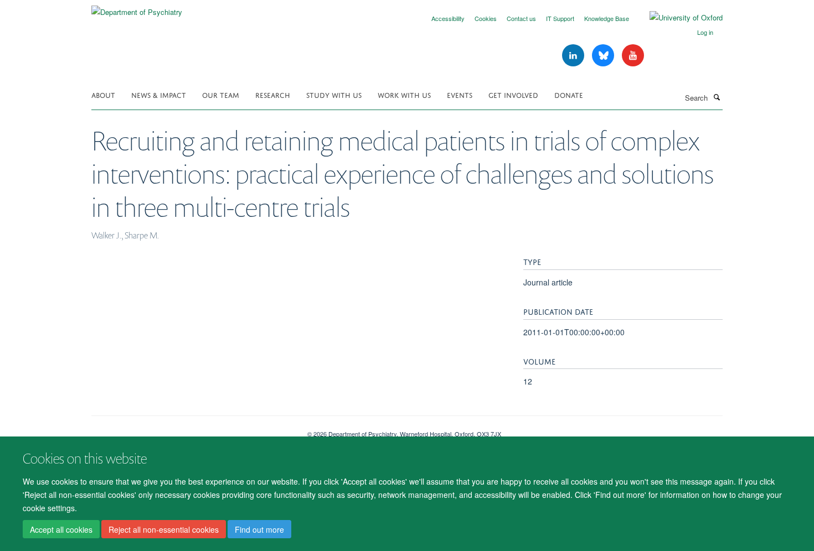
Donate (568, 94)
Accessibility (448, 18)
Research (272, 94)
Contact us (521, 18)
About (103, 94)
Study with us (334, 94)
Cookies (486, 18)
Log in (705, 32)
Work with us (404, 94)
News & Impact (158, 94)
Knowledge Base (606, 18)
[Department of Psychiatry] (136, 8)
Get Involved (513, 94)
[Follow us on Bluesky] (604, 55)
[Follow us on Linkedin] (574, 55)
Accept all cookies (61, 529)
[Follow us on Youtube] (633, 55)
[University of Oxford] (678, 17)
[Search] (716, 97)
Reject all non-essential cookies (164, 529)
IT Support (560, 18)
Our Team (220, 94)
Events (459, 94)
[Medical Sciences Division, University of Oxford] (191, 430)
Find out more (259, 529)
